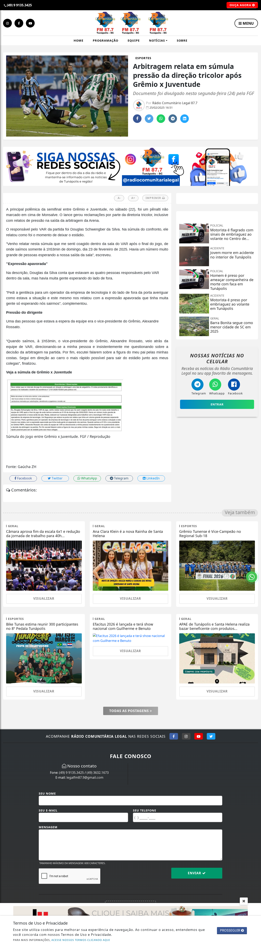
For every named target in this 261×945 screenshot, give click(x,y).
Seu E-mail (48, 810)
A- (119, 198)
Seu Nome (47, 793)
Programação (105, 40)
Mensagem (48, 827)
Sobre (182, 40)
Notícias (157, 40)
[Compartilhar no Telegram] (172, 118)
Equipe (134, 40)
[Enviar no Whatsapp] (161, 118)
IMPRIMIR (154, 198)
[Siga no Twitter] (211, 736)
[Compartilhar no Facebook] (137, 118)
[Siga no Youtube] (198, 736)
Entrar (217, 404)
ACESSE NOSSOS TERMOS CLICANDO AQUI (80, 940)
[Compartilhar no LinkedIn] (184, 118)
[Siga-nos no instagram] (7, 23)
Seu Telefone (144, 810)
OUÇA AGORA (241, 5)
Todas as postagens (129, 711)
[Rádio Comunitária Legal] (130, 23)
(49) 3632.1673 (98, 772)
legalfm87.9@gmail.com (84, 777)
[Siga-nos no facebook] (18, 23)
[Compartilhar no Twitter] (149, 118)
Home (78, 40)
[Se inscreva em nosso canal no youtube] (30, 23)
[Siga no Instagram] (186, 736)
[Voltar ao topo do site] (255, 567)
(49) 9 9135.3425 (71, 772)
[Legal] (130, 166)
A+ (133, 198)
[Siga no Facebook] (173, 736)
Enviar (195, 873)
